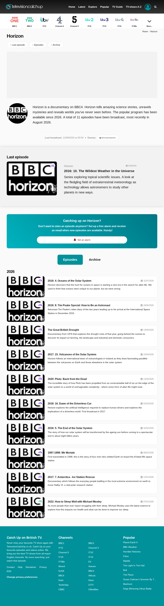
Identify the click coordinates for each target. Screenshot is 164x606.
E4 (89, 561)
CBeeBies (93, 589)
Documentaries (108, 138)
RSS (9, 571)
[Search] (155, 7)
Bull (125, 570)
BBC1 (61, 543)
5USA (61, 571)
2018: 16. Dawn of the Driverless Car (69, 403)
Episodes (70, 259)
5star (61, 580)
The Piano (128, 574)
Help (20, 567)
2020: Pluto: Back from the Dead (67, 379)
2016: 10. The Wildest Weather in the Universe (99, 171)
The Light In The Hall (133, 565)
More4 (61, 566)
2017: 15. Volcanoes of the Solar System (72, 354)
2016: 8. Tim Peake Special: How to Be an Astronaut (79, 305)
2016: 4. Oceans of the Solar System (69, 280)
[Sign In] (148, 7)
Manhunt (127, 584)
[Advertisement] (82, 75)
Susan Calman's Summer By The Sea (140, 579)
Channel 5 (63, 552)
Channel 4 (93, 548)
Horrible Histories (132, 551)
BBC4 (61, 575)
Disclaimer (31, 567)
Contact (11, 567)
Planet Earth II (130, 542)
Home (145, 31)
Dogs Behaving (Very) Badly (137, 588)
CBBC (61, 589)
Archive (95, 259)
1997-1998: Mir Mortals (61, 452)
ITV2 (90, 552)
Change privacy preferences (22, 577)
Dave (91, 580)
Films (126, 556)
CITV (91, 585)
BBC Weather (130, 547)
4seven (92, 566)
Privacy (43, 567)
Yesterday (63, 585)
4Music (92, 575)
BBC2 (91, 543)
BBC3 (91, 571)
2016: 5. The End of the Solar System (70, 428)
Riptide (126, 561)
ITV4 (90, 557)
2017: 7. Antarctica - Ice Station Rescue (71, 477)
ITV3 (60, 557)
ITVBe (61, 561)
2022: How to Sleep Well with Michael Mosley (75, 501)
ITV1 (60, 548)
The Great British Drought (63, 330)
